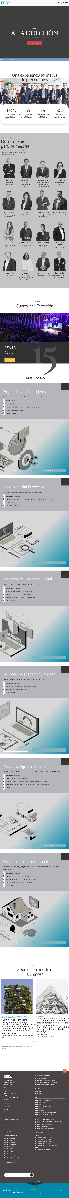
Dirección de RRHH (9, 1152)
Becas (5, 1095)
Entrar (7, 1076)
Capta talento (7, 1086)
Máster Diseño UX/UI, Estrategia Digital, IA (46, 1112)
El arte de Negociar (9, 1124)
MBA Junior (38, 1104)
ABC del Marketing (9, 1146)
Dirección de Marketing (10, 1155)
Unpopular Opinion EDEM (11, 1097)
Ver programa (49, 470)
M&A (36, 1147)
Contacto (6, 1099)
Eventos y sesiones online (11, 1093)
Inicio (1, 59)
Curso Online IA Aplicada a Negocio (44, 1119)
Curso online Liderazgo (41, 1126)
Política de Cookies (34, 1190)
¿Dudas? (15, 470)
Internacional (7, 1088)
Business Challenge (40, 1078)
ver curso (10, 360)
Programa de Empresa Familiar (43, 1141)
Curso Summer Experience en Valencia (45, 1080)
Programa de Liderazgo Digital (43, 1137)
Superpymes (7, 1131)
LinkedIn (6, 1103)
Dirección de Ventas (9, 1154)
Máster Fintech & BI (40, 1102)
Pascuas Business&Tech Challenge (44, 1084)
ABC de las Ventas (9, 1148)
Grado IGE (38, 1091)
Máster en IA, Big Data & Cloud (43, 1106)
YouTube (6, 1105)
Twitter (6, 1111)
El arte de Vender (8, 1122)
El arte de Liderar (8, 1126)
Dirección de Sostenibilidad (11, 1158)
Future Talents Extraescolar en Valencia (46, 1082)
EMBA (5, 1133)
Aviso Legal (58, 1190)
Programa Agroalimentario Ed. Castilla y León (47, 1145)
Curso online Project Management (44, 1124)
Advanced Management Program (44, 1139)
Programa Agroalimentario (42, 1143)
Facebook (7, 1106)
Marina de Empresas (9, 1082)
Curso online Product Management (44, 1128)
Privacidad (47, 1190)
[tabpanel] (17, 1009)
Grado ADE (38, 1093)
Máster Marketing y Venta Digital (44, 1100)
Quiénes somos (8, 1084)
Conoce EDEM (8, 1080)
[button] (58, 2)
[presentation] (33, 1041)
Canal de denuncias (45, 1194)
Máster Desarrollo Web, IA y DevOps (45, 1114)
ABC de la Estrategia (9, 1138)
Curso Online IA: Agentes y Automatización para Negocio (48, 1122)
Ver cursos (34, 43)
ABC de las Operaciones (10, 1144)
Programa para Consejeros (42, 1149)
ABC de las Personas (9, 1140)
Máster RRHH (39, 1108)
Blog (5, 1091)
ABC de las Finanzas (9, 1142)
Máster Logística (39, 1110)
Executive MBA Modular (10, 1135)
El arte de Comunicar (9, 1128)
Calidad (6, 1089)
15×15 (37, 1135)
